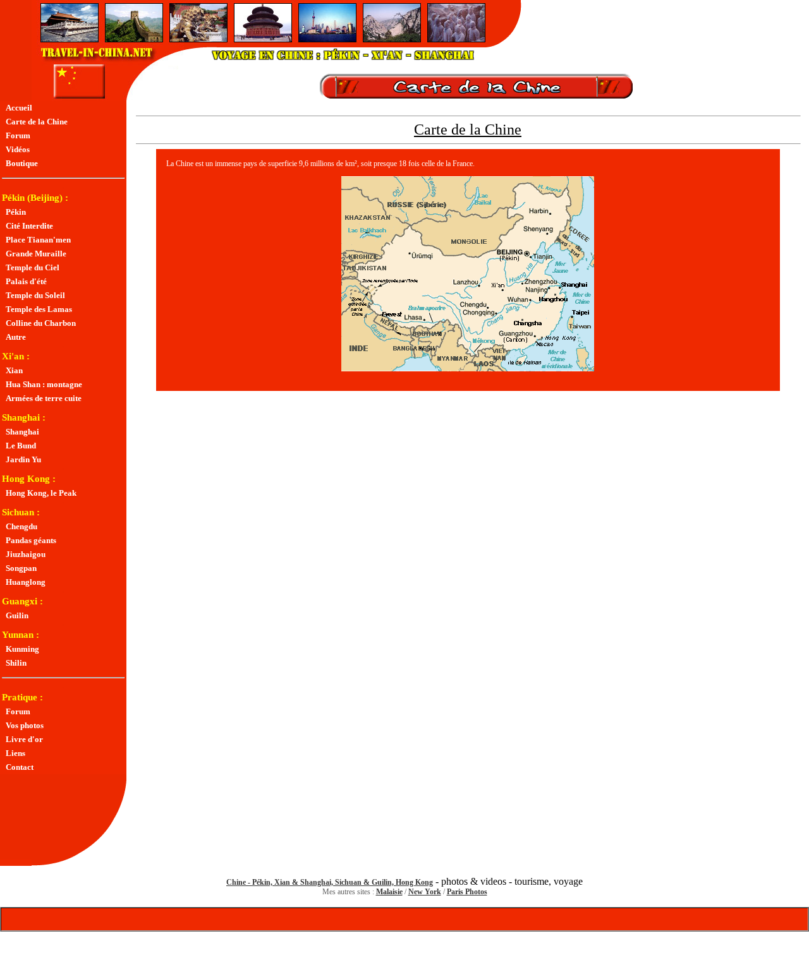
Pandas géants (29, 540)
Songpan (19, 568)
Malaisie (389, 891)
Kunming (20, 649)
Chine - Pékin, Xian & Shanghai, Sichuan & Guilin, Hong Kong (329, 882)
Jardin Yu (21, 459)
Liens (13, 753)
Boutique (20, 163)
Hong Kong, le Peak (39, 493)
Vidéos (16, 149)
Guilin (15, 615)
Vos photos (23, 725)
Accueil (17, 107)
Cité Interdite (27, 226)
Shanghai (20, 431)
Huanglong (24, 582)
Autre (14, 337)
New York (424, 891)
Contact (17, 767)
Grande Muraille (34, 253)
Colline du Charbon (39, 323)
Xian (12, 370)
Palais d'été (24, 281)
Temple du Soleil (33, 295)
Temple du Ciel (30, 267)
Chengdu (19, 526)
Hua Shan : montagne (42, 384)
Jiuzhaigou (24, 554)
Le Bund (19, 445)
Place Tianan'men (36, 239)
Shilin (14, 663)
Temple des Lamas (37, 309)
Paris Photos (467, 891)
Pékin (14, 212)
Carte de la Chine (35, 121)
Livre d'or (22, 739)
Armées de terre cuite (42, 398)
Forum (16, 135)
